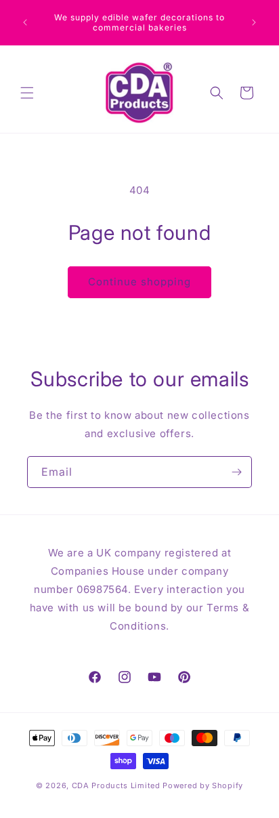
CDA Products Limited (116, 785)
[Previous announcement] (25, 22)
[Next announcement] (254, 22)
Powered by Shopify (203, 785)
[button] (27, 93)
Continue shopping (139, 281)
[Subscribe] (236, 472)
